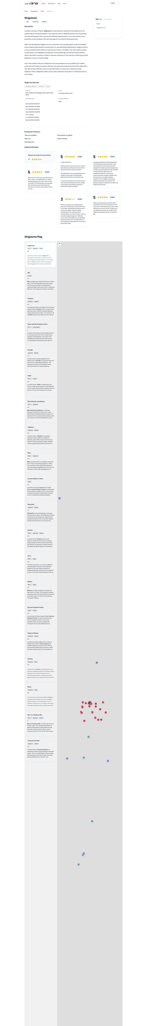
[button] (84, 757)
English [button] (113, 3)
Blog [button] (59, 3)
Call (27, 21)
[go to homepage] (31, 4)
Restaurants (34, 11)
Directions (35, 21)
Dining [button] (43, 3)
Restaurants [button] (51, 3)
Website (44, 21)
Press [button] (64, 3)
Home (26, 11)
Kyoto (42, 11)
